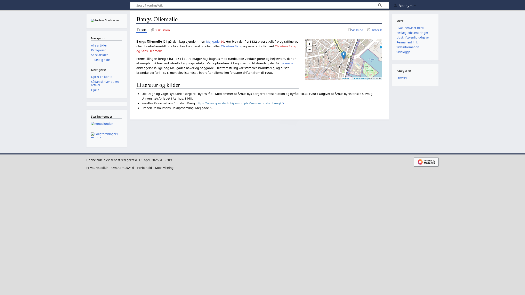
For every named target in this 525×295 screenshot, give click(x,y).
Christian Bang (231, 46)
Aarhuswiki (106, 5)
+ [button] (309, 44)
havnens (287, 63)
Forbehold (144, 168)
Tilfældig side (100, 60)
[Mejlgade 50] (343, 55)
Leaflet (345, 78)
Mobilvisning (164, 168)
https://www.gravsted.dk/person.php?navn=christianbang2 (239, 103)
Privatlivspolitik (97, 168)
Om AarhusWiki (122, 168)
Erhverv (401, 78)
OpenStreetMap (361, 78)
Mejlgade (213, 41)
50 (222, 41)
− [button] (309, 49)
